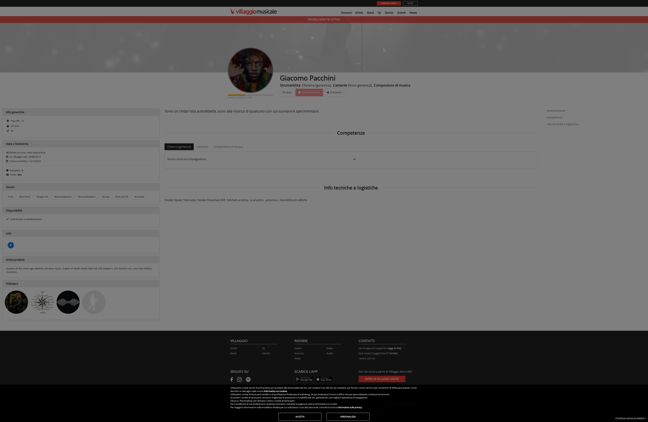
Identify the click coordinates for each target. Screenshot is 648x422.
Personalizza (348, 416)
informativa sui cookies (275, 391)
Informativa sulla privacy (350, 407)
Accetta (299, 416)
